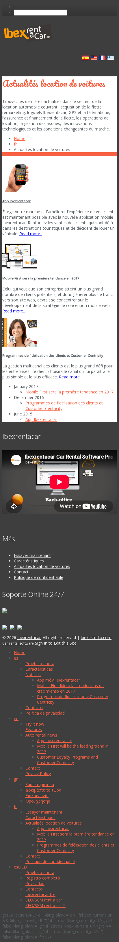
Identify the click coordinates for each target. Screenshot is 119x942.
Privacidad (34, 883)
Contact (21, 572)
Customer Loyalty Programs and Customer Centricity (67, 759)
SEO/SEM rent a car (43, 900)
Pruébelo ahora (39, 663)
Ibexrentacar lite (40, 894)
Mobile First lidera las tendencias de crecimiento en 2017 (70, 688)
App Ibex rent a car (54, 740)
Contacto (34, 707)
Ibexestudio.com (96, 637)
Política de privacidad (45, 713)
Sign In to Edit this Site (56, 643)
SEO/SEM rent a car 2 (45, 905)
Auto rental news (41, 735)
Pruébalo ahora (39, 872)
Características (39, 669)
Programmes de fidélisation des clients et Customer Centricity (52, 355)
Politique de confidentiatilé (38, 577)
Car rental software (18, 643)
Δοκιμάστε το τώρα (43, 790)
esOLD (20, 867)
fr (15, 144)
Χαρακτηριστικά (39, 784)
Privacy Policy (38, 773)
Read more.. (30, 233)
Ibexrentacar (29, 637)
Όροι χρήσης (37, 801)
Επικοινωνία (37, 795)
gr (16, 779)
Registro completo (42, 878)
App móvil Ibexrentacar (58, 680)
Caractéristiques (29, 561)
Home (19, 138)
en (16, 718)
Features (33, 729)
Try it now (34, 724)
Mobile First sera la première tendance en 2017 (40, 278)
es (16, 658)
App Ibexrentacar (16, 201)
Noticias (33, 674)
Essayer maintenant (32, 555)
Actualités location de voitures (42, 566)
